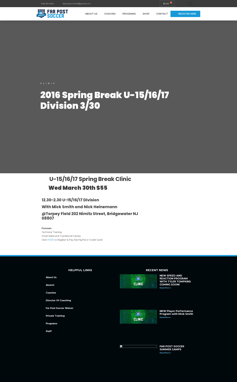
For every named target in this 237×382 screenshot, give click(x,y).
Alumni (50, 285)
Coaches (110, 14)
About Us (91, 14)
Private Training (55, 316)
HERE (50, 240)
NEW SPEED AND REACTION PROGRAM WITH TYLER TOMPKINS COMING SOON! (175, 280)
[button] (190, 4)
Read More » (165, 288)
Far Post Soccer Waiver (59, 308)
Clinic (48, 83)
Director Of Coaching (58, 300)
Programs (129, 14)
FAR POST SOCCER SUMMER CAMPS (172, 348)
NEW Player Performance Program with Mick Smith (176, 313)
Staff (49, 331)
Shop (146, 14)
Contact (162, 14)
